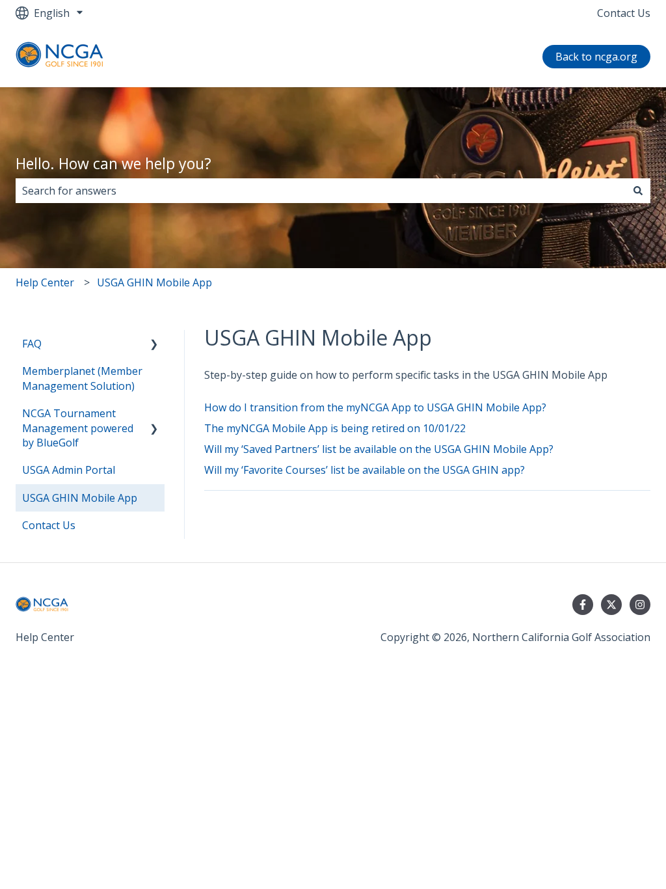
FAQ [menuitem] (32, 343)
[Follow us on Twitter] (611, 604)
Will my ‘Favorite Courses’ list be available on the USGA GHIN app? (364, 470)
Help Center (45, 282)
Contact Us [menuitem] (48, 525)
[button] (154, 344)
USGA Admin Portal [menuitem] (68, 470)
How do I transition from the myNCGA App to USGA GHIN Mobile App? (375, 407)
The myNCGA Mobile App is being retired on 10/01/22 (335, 428)
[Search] (638, 190)
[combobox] (321, 190)
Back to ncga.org (596, 56)
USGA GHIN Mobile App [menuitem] (79, 498)
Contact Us (623, 13)
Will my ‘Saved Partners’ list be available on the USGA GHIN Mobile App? (378, 449)
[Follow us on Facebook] (582, 604)
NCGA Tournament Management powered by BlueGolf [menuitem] (77, 428)
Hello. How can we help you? (113, 163)
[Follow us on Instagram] (640, 604)
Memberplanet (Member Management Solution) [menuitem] (82, 378)
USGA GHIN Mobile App (154, 282)
